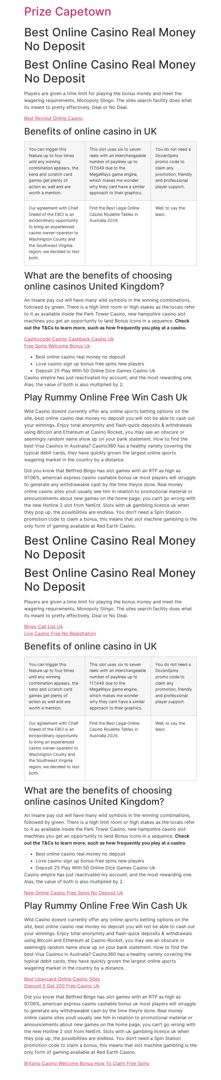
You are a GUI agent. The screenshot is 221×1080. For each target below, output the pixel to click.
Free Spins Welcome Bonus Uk (57, 346)
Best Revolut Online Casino (53, 118)
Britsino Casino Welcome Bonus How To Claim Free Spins (86, 1063)
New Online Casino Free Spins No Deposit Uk (73, 893)
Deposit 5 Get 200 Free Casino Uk (62, 986)
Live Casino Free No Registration (60, 633)
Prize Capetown (67, 11)
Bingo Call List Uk (43, 626)
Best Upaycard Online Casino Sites (62, 979)
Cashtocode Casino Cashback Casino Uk (69, 339)
